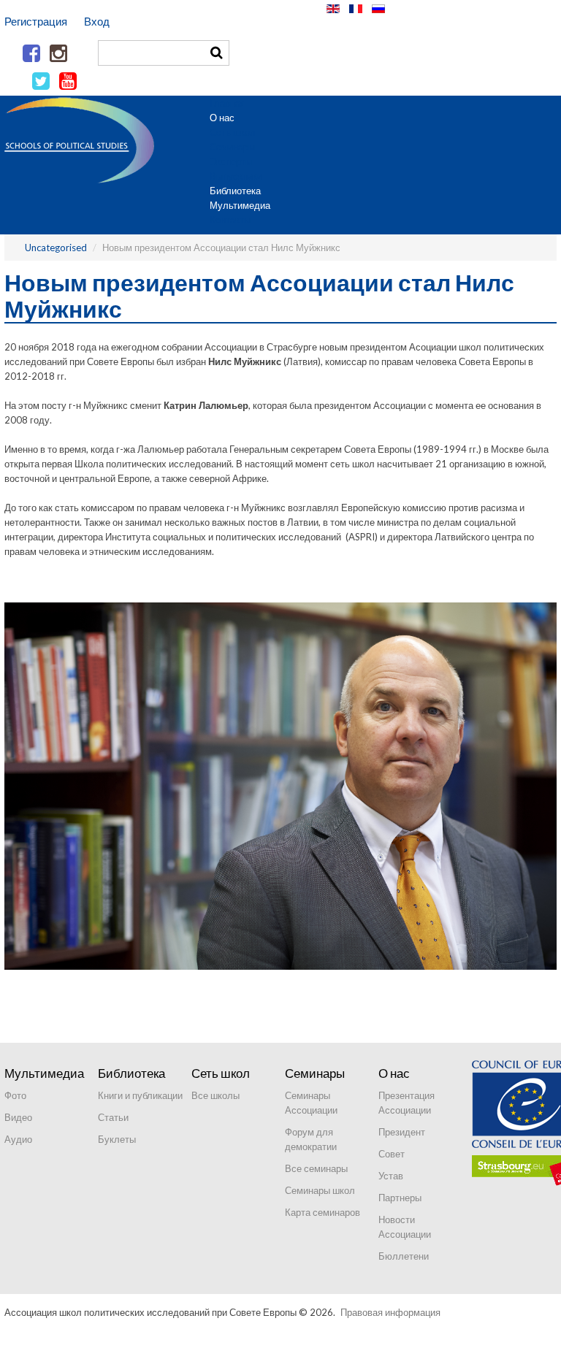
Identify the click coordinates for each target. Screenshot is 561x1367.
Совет (391, 1154)
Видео (18, 1117)
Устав (390, 1176)
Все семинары (316, 1168)
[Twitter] (41, 82)
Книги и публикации (140, 1095)
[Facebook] (31, 54)
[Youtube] (68, 82)
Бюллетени (403, 1256)
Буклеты (117, 1139)
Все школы (215, 1095)
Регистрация (35, 21)
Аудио (18, 1139)
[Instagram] (58, 54)
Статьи (113, 1117)
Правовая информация (390, 1312)
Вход (97, 21)
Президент (401, 1132)
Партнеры (399, 1197)
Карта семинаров (322, 1212)
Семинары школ (320, 1190)
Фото (15, 1095)
